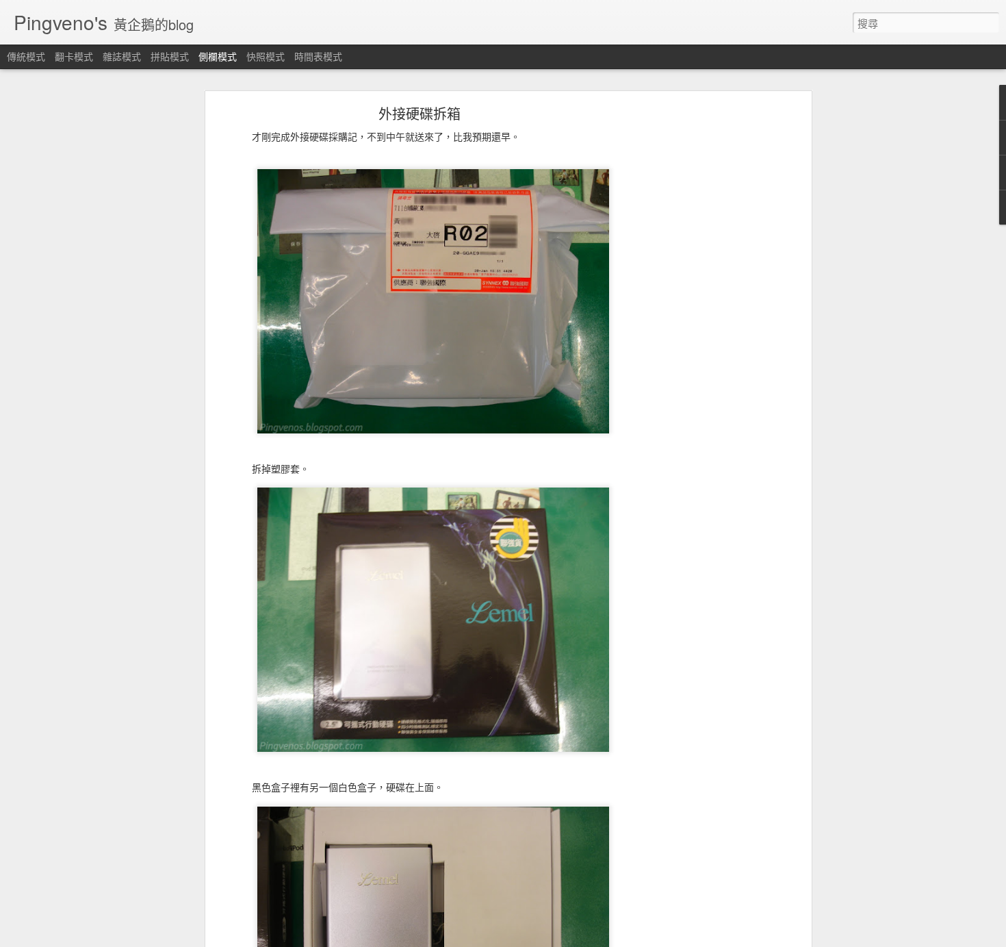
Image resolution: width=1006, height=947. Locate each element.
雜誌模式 (122, 56)
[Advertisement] (689, 326)
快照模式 (265, 56)
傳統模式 (26, 56)
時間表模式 (318, 56)
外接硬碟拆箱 (419, 113)
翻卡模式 (74, 56)
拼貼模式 (170, 56)
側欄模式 (217, 56)
